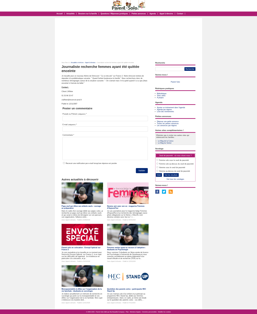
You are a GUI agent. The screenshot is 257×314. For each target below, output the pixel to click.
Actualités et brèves (77, 62)
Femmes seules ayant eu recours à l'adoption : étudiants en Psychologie (126, 249)
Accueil (59, 14)
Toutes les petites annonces (168, 123)
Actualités (70, 14)
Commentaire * (68, 135)
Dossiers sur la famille (87, 14)
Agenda (153, 14)
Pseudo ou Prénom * (75, 114)
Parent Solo (175, 82)
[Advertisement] (128, 38)
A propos (160, 98)
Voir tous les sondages (175, 179)
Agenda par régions (164, 110)
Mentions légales (135, 312)
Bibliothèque (161, 94)
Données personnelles (149, 312)
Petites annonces (139, 14)
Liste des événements (165, 112)
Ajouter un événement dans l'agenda (171, 107)
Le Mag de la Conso (165, 141)
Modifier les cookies (164, 312)
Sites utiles (161, 96)
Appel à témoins (166, 14)
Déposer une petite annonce (168, 121)
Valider (141, 170)
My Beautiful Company (117, 312)
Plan (127, 312)
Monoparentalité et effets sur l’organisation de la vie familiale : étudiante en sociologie (82, 290)
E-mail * (70, 125)
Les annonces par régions (167, 125)
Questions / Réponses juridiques (114, 14)
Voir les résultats (171, 175)
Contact (180, 14)
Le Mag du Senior (164, 143)
